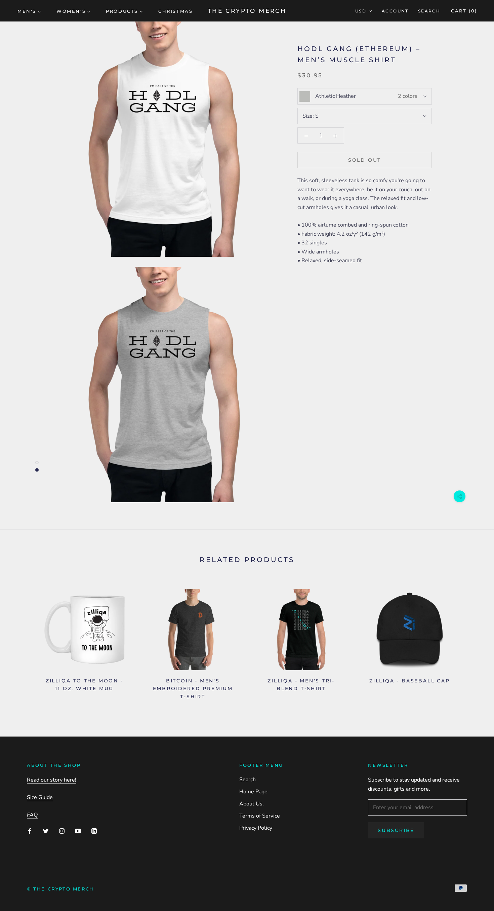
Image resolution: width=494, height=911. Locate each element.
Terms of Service (259, 816)
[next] (473, 641)
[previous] (21, 641)
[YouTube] (78, 830)
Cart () (464, 10)
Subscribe (396, 830)
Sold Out (364, 160)
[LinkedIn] (94, 830)
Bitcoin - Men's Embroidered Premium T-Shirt (193, 688)
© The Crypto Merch (60, 889)
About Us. (251, 803)
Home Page (253, 791)
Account (395, 10)
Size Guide (40, 797)
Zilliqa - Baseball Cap (409, 681)
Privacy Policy (255, 828)
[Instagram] (62, 830)
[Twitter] (45, 830)
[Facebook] (29, 830)
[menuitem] (29, 10)
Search (429, 10)
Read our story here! (51, 780)
